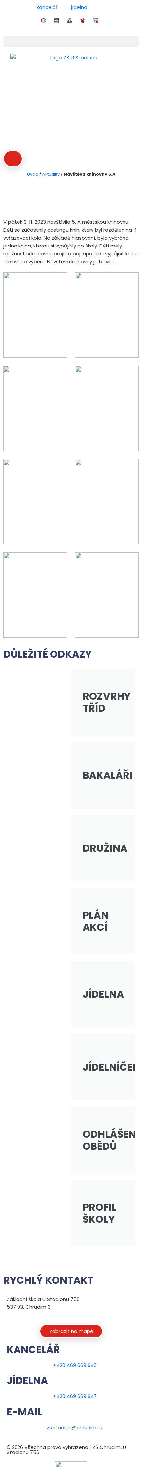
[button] (71, 41)
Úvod (32, 174)
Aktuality (51, 174)
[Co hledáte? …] (12, 158)
